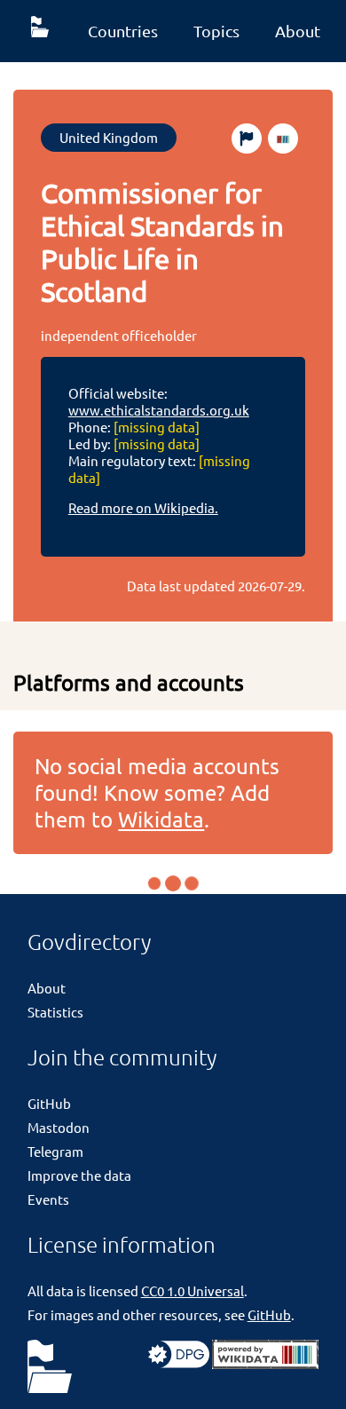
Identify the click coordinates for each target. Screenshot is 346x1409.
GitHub (49, 1103)
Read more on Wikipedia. (143, 507)
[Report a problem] (247, 138)
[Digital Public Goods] (178, 1363)
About (297, 30)
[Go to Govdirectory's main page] (50, 1368)
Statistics (55, 1011)
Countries (123, 30)
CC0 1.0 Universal (192, 1290)
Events (48, 1199)
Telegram (55, 1151)
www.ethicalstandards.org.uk (158, 409)
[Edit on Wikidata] (283, 138)
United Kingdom (108, 137)
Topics (216, 30)
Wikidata (161, 819)
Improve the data (79, 1175)
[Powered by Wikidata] (265, 1363)
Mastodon (59, 1127)
